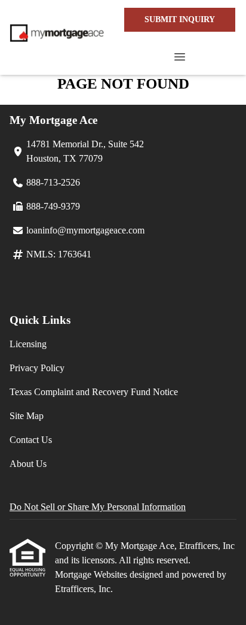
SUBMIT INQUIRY (179, 19)
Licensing (28, 344)
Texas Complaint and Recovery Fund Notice (94, 392)
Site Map (27, 416)
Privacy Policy (37, 368)
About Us (28, 464)
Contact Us (31, 440)
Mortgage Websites (92, 574)
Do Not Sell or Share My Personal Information (98, 507)
